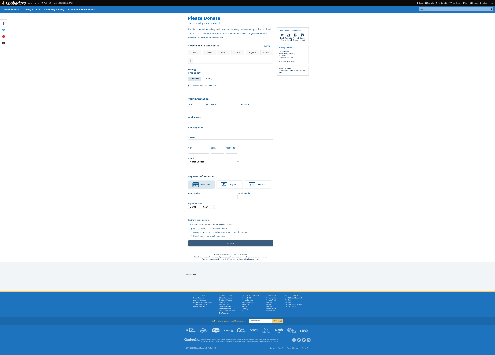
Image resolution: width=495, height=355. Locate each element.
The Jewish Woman (226, 300)
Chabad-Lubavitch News (293, 304)
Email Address (194, 117)
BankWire (282, 39)
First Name (211, 104)
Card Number (194, 193)
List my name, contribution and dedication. (212, 228)
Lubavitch (229, 339)
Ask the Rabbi (442, 3)
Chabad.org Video (225, 298)
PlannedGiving (296, 39)
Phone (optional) (195, 127)
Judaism (253, 341)
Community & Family (54, 9)
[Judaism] (14, 3)
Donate (475, 3)
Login (421, 3)
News (254, 330)
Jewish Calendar (248, 300)
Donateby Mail (302, 39)
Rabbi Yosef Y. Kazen (232, 341)
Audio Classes (241, 330)
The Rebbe (288, 300)
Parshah (269, 307)
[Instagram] (309, 340)
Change (266, 46)
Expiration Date (195, 203)
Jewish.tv (216, 330)
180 (209, 52)
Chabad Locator (290, 307)
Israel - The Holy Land (227, 311)
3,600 (266, 52)
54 (195, 52)
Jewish (261, 341)
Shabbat (269, 302)
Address (192, 137)
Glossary (245, 309)
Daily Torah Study (248, 302)
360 (223, 52)
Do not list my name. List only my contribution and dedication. (220, 232)
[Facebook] (294, 340)
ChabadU (228, 330)
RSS (243, 311)
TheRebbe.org (224, 313)
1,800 (252, 52)
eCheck (261, 184)
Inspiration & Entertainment (81, 9)
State (213, 148)
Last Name (244, 104)
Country (192, 158)
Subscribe (245, 304)
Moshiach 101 (224, 304)
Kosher (268, 304)
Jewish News (223, 302)
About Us (281, 348)
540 (237, 52)
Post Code (230, 148)
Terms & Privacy (293, 348)
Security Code (243, 193)
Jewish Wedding (271, 300)
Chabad (223, 339)
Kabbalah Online (225, 309)
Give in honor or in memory (204, 85)
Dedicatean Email (288, 39)
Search (244, 307)
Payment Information (201, 176)
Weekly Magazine (199, 307)
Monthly (208, 78)
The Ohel (288, 302)
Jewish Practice (11, 9)
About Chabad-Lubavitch (293, 298)
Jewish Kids (304, 330)
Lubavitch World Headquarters (268, 339)
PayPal (233, 184)
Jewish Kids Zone (225, 307)
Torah (248, 341)
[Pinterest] (304, 340)
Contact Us (305, 348)
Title (190, 104)
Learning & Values (31, 9)
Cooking (266, 330)
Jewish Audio (270, 311)
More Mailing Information (286, 61)
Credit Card (205, 184)
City (190, 148)
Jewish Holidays (271, 298)
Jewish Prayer (271, 309)
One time (194, 78)
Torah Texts (279, 330)
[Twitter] (299, 340)
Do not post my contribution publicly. (209, 236)
